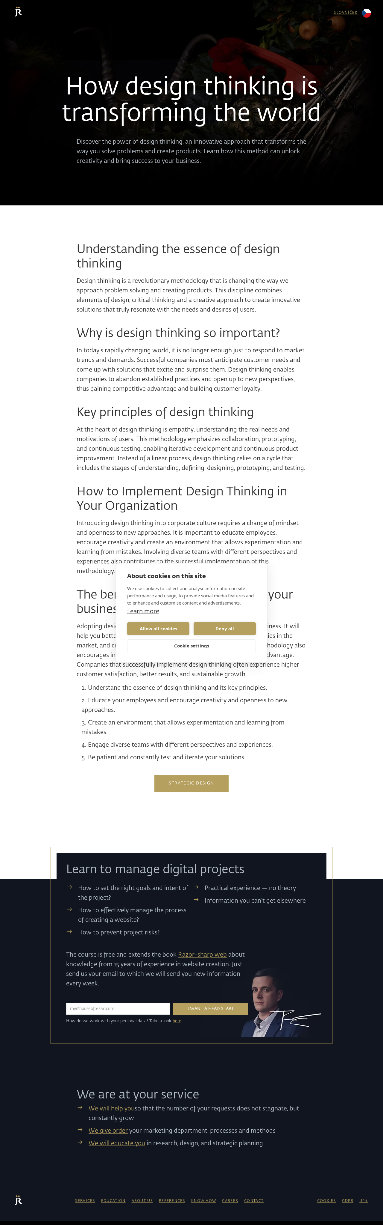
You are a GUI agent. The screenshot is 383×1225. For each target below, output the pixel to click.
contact (254, 1201)
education (113, 1201)
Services (85, 1201)
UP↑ (363, 1201)
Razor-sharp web (202, 955)
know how (203, 1201)
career (230, 1201)
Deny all (224, 629)
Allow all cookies (158, 629)
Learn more (143, 611)
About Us (142, 1201)
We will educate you (117, 1143)
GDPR (347, 1201)
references (172, 1201)
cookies (326, 1201)
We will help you (112, 1109)
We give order (108, 1131)
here (177, 1021)
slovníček (346, 13)
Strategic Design (191, 783)
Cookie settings (191, 646)
